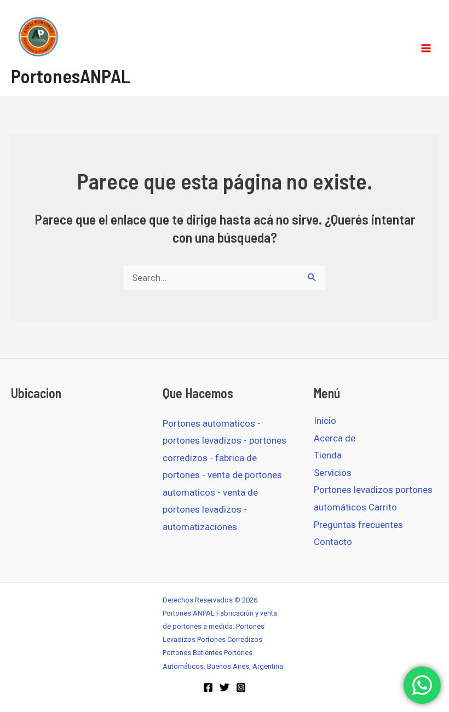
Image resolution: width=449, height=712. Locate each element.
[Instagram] (241, 687)
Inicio (325, 420)
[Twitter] (224, 687)
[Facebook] (208, 687)
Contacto (333, 541)
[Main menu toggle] (426, 48)
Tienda (328, 455)
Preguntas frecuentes (358, 524)
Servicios (333, 472)
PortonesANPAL (70, 75)
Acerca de (334, 438)
